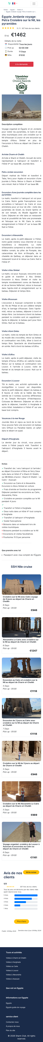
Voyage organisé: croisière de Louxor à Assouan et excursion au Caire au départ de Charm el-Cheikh (21, 846)
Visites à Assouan (12, 979)
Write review (31, 872)
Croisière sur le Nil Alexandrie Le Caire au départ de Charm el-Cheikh (21, 804)
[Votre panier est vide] (9, 3)
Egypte (12, 9)
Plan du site (10, 1030)
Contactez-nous (12, 1022)
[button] (14, 3)
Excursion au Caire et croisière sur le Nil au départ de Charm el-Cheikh (20, 681)
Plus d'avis (21, 921)
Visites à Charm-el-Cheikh (16, 958)
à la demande (21, 64)
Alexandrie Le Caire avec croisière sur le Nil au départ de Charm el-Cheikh (21, 640)
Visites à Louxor (12, 970)
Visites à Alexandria (13, 975)
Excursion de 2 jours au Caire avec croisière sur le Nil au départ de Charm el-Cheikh (21, 722)
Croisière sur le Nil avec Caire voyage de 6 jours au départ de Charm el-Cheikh (20, 599)
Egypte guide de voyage (15, 1007)
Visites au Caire (12, 966)
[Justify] (34, 3)
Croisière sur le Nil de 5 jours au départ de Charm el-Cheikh (21, 764)
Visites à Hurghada (13, 962)
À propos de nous (13, 1026)
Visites (6, 9)
